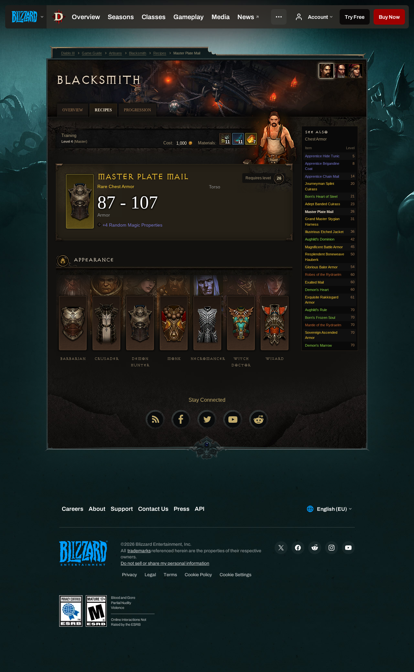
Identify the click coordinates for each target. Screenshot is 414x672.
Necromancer (208, 358)
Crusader (106, 358)
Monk (173, 358)
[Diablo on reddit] (258, 419)
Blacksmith (98, 80)
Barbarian (73, 358)
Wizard (275, 358)
